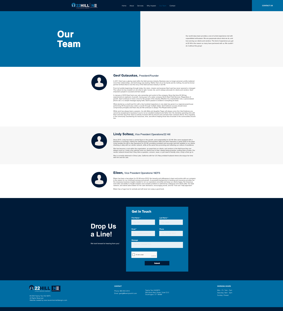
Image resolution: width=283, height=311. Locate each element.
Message (135, 240)
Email (133, 229)
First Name (135, 218)
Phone (161, 229)
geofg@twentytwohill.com (128, 293)
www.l (46, 300)
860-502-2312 (125, 291)
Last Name (163, 218)
